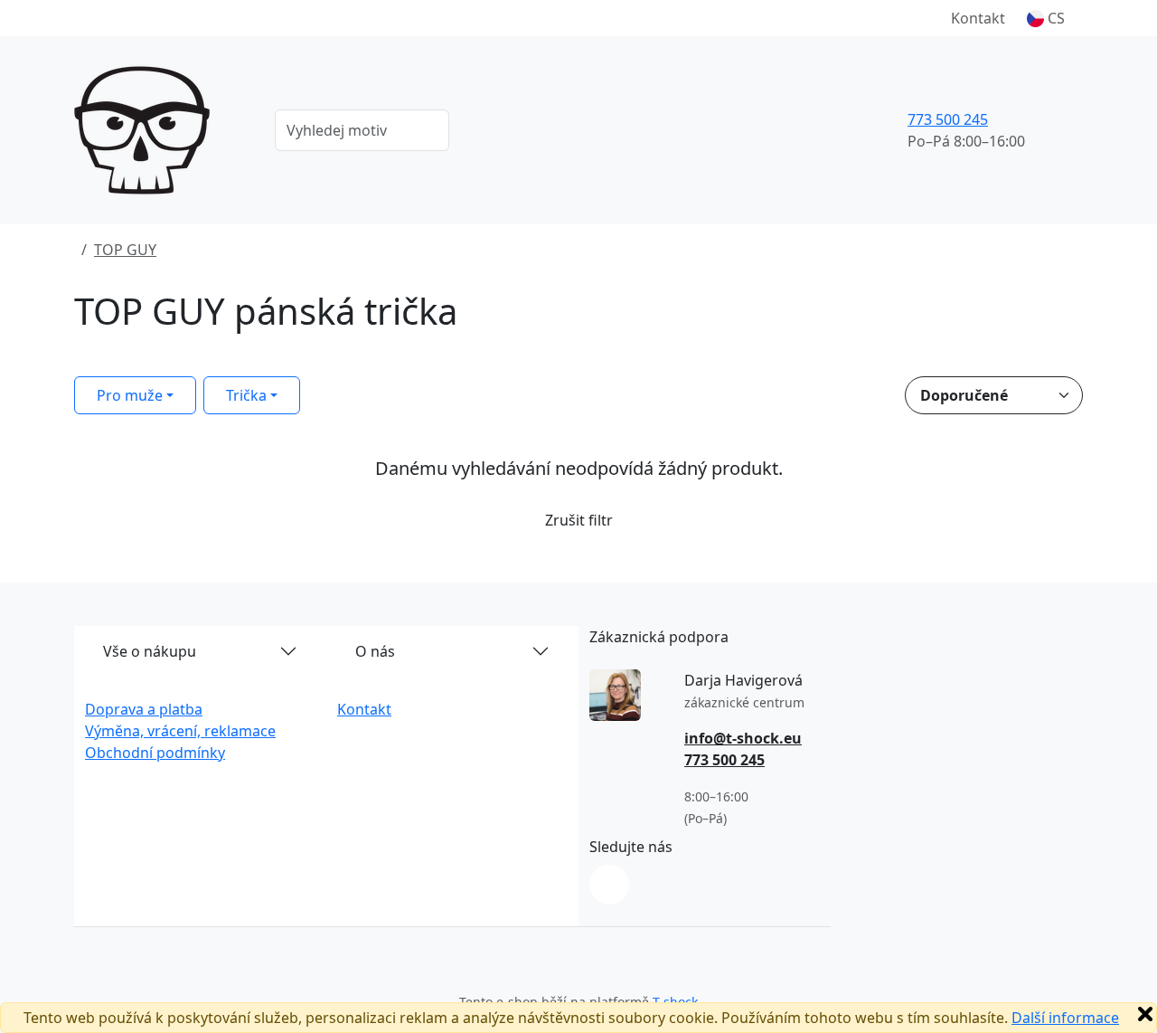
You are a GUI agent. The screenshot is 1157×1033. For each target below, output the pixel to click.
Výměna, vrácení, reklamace (180, 731)
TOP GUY (125, 250)
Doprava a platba (143, 709)
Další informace (1065, 1018)
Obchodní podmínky (155, 753)
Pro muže (130, 395)
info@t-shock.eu (743, 738)
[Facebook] (609, 884)
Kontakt (978, 18)
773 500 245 (948, 119)
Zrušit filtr (579, 520)
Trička (246, 395)
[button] (1046, 18)
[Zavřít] (1145, 1014)
